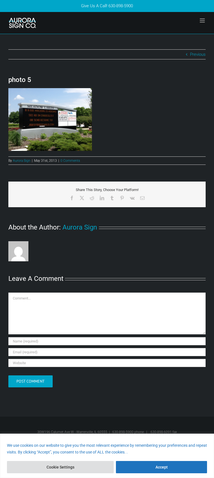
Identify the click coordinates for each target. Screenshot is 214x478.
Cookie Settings (60, 467)
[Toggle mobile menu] (203, 20)
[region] (107, 456)
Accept (161, 467)
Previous (198, 54)
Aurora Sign (21, 161)
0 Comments (70, 161)
